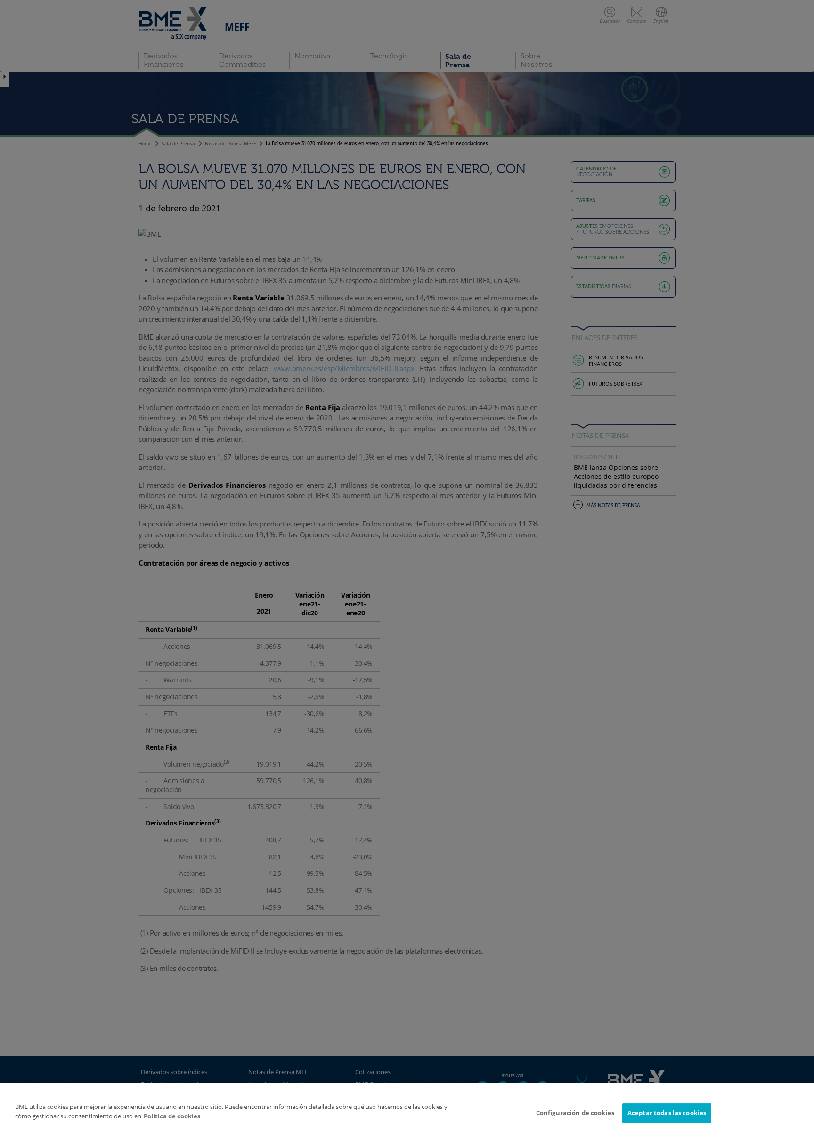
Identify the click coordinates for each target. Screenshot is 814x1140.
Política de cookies (172, 1116)
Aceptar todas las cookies (666, 1112)
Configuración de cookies (575, 1112)
